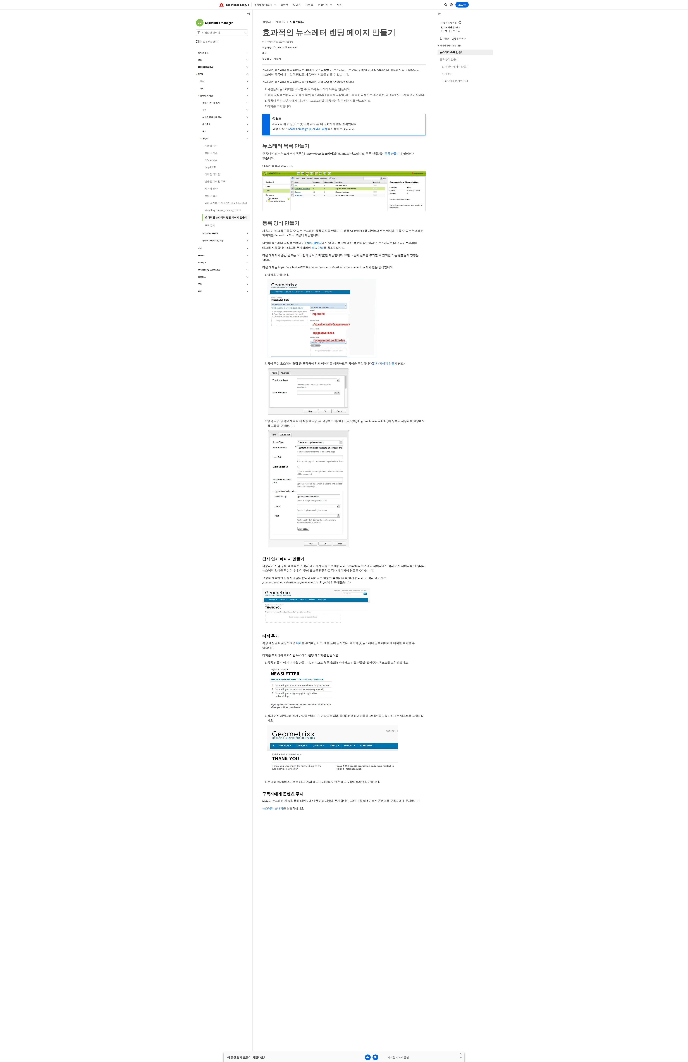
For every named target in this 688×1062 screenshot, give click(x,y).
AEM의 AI (202, 262)
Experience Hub (205, 67)
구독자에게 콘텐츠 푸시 (455, 80)
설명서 (266, 22)
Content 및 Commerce (209, 270)
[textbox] (222, 32)
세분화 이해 (211, 145)
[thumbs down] (375, 1057)
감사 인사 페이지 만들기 (455, 66)
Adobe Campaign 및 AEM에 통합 (307, 129)
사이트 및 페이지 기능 (212, 117)
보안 (200, 60)
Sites (200, 74)
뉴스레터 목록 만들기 (451, 52)
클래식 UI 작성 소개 (211, 102)
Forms (201, 255)
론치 (204, 131)
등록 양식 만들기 (449, 59)
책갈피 (447, 38)
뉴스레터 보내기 (272, 808)
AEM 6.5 (280, 22)
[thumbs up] (368, 1057)
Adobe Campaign (210, 233)
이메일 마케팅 (212, 174)
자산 (200, 248)
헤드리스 (202, 277)
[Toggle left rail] (248, 14)
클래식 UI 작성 (206, 95)
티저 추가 (447, 73)
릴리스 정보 (203, 52)
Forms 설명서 (313, 243)
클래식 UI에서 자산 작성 (213, 240)
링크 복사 (461, 38)
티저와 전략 (211, 188)
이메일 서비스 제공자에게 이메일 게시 (226, 202)
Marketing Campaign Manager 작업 (223, 210)
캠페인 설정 (211, 195)
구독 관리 (210, 225)
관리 (202, 88)
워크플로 (206, 124)
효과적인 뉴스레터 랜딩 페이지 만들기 (226, 217)
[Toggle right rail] (439, 14)
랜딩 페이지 (211, 160)
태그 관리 (318, 247)
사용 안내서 (297, 22)
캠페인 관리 (211, 152)
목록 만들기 (392, 153)
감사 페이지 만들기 (385, 363)
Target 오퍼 (210, 167)
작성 (202, 81)
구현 (200, 284)
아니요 (456, 30)
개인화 (205, 138)
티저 (299, 643)
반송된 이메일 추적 (215, 181)
